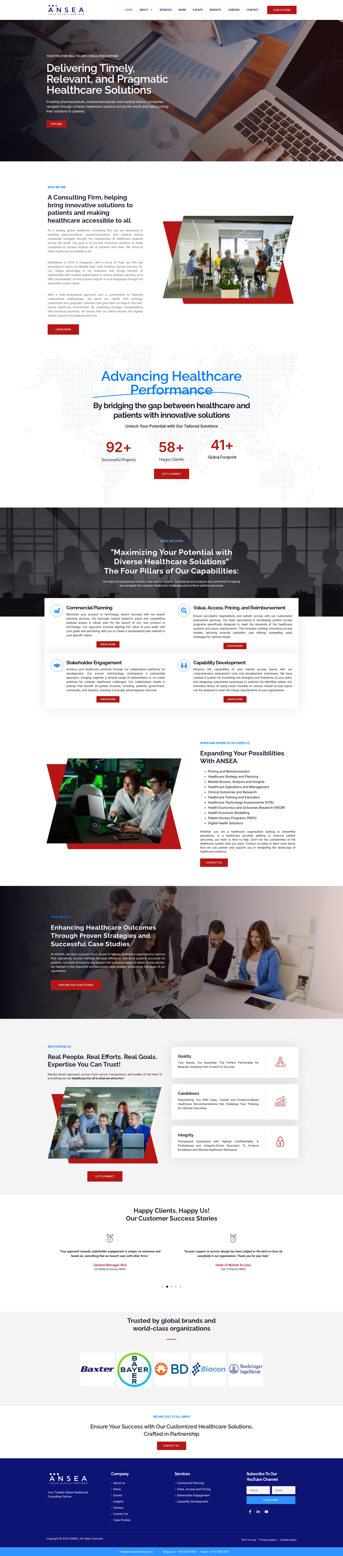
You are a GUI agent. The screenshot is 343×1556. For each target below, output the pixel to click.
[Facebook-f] (250, 1511)
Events (198, 9)
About (144, 9)
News (182, 9)
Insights (215, 9)
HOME (129, 9)
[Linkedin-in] (258, 1511)
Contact (252, 9)
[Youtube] (266, 1511)
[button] (163, 1287)
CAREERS (234, 9)
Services (166, 9)
